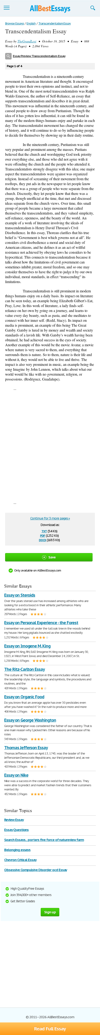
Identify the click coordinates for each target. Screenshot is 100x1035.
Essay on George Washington (30, 720)
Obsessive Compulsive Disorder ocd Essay (35, 870)
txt (44, 530)
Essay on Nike (16, 775)
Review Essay (14, 819)
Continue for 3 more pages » (50, 518)
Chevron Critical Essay (20, 860)
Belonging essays (17, 850)
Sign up (50, 912)
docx (42, 539)
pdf (42, 535)
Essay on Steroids (19, 595)
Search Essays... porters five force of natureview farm (44, 840)
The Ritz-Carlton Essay (24, 669)
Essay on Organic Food (24, 696)
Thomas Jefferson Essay (26, 747)
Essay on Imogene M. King (27, 646)
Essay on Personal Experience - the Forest (41, 622)
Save (52, 557)
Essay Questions (16, 829)
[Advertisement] (50, 445)
